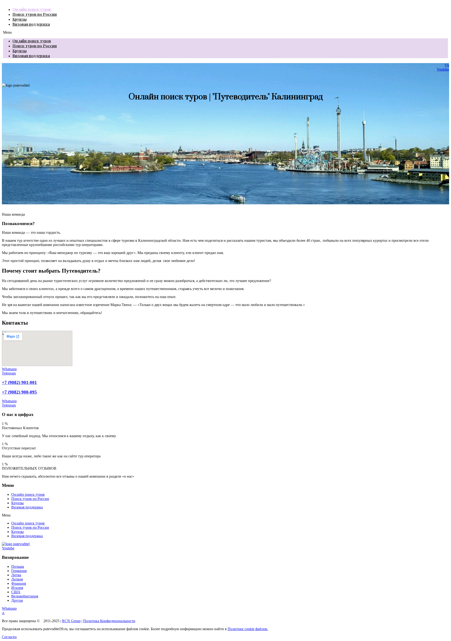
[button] (225, 32)
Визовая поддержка (31, 24)
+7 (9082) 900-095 (19, 392)
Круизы (19, 19)
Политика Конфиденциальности (109, 621)
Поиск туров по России (34, 14)
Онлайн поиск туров (31, 9)
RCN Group (71, 621)
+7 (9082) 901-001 (19, 382)
